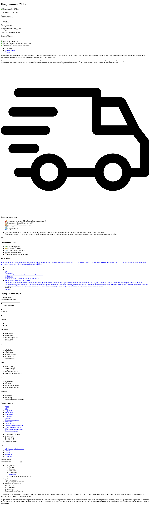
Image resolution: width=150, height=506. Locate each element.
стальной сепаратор (50, 262)
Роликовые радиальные (13, 282)
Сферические (9, 423)
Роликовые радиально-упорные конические (31, 286)
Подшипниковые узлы (13, 427)
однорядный (38, 262)
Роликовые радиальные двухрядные (33, 282)
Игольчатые (17, 275)
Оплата (7, 451)
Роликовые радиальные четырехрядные (85, 282)
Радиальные (9, 416)
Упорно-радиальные (26, 278)
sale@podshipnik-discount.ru (14, 449)
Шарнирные (39, 275)
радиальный (29, 262)
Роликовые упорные (106, 282)
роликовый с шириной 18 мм (32, 264)
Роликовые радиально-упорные (53, 284)
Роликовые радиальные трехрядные (58, 282)
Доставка (8, 452)
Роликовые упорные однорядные (124, 282)
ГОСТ (7, 407)
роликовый (21, 262)
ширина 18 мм (101, 262)
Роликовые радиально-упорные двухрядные (110, 284)
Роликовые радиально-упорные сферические (87, 286)
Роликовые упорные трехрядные (31, 284)
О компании (9, 456)
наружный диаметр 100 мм (86, 262)
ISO (6, 271)
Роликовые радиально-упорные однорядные (79, 284)
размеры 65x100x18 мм (9, 262)
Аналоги (8, 52)
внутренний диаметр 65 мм (67, 262)
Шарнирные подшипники (14, 429)
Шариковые (9, 275)
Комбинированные (28, 275)
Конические (9, 422)
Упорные (36, 278)
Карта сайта (13, 474)
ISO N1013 (8, 289)
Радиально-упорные (12, 278)
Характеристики (10, 50)
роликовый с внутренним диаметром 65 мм (122, 262)
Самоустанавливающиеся (14, 425)
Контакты (8, 454)
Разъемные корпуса (11, 431)
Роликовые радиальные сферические (59, 286)
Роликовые (9, 412)
